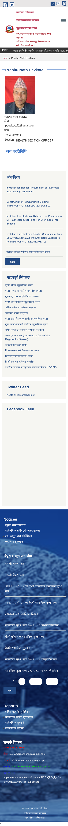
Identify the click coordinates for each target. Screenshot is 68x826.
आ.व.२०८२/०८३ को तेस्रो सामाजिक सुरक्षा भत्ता (31, 602)
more (12, 261)
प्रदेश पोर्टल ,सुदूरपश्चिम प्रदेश (19, 285)
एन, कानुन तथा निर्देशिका (18, 536)
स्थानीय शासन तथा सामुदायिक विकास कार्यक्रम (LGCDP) (31, 367)
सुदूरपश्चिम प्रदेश (32, 301)
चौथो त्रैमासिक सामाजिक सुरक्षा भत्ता (24, 636)
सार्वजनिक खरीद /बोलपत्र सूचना (22, 530)
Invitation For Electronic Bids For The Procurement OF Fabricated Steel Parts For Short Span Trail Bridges (34, 220)
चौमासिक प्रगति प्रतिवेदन (19, 717)
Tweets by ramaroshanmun (20, 394)
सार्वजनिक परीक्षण (14, 728)
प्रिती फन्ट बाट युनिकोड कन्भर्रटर (19, 361)
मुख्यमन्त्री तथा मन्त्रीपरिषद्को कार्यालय (22, 296)
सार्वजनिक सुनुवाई (14, 722)
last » (52, 681)
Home (5, 58)
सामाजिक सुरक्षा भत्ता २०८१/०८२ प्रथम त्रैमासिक (32, 670)
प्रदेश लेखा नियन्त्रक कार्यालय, (18, 318)
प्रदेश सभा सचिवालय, (14, 301)
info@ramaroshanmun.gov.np (27, 760)
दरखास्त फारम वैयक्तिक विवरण (21, 614)
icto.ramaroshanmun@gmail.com (27, 753)
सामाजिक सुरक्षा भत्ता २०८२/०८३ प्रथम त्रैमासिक (32, 625)
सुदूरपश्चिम (32, 290)
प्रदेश (39, 290)
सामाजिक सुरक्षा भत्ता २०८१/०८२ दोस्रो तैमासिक (31, 659)
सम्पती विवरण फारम (15, 563)
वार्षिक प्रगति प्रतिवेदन (17, 711)
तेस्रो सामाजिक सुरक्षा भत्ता (19, 648)
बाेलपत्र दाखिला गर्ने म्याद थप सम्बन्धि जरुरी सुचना (28, 252)
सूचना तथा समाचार (15, 525)
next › (35, 681)
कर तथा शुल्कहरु (14, 541)
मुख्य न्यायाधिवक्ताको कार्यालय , (18, 324)
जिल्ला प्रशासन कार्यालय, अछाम (19, 356)
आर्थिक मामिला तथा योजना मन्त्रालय (20, 307)
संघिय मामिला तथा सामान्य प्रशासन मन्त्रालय (24, 329)
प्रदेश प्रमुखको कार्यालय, (16, 290)
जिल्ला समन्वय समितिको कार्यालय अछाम (22, 350)
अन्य (10, 690)
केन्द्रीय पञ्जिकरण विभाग (16, 344)
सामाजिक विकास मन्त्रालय (16, 313)
